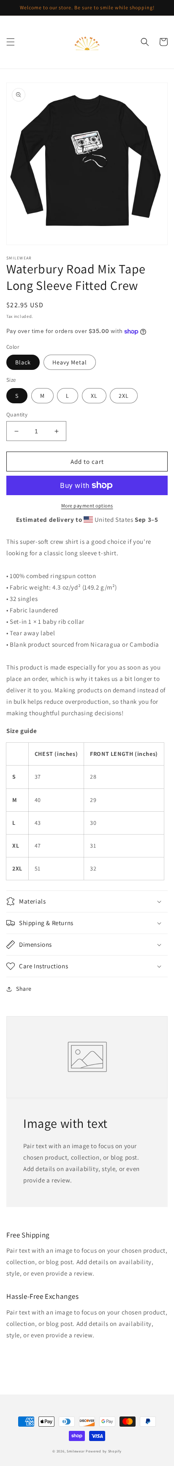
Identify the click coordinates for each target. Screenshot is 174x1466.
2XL (124, 396)
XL (94, 396)
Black (23, 362)
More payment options (87, 505)
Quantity (16, 414)
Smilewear (75, 1451)
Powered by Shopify (104, 1451)
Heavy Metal (69, 362)
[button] (10, 42)
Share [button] (24, 988)
